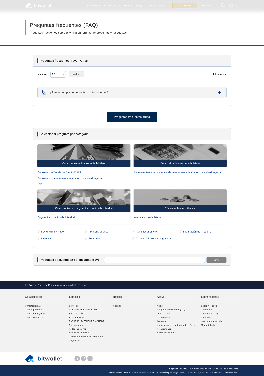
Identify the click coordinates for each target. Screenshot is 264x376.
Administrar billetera (147, 231)
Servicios (113, 5)
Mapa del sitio (208, 325)
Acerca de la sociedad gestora (153, 238)
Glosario (161, 321)
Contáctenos (163, 317)
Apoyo (139, 5)
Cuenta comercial (34, 317)
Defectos (46, 238)
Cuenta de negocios (35, 313)
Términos (206, 317)
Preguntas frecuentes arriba (132, 116)
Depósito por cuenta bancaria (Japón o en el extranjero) (69, 178)
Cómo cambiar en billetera (180, 208)
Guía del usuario (165, 313)
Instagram (83, 358)
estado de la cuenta (79, 332)
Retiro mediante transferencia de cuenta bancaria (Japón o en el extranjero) (177, 172)
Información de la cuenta (197, 231)
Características (95, 5)
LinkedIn (90, 358)
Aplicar (76, 74)
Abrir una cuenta (98, 231)
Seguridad (95, 238)
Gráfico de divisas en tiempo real (86, 336)
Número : (42, 74)
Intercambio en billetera (147, 217)
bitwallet (38, 5)
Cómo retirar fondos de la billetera (180, 163)
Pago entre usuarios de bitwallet (56, 217)
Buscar (216, 260)
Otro (39, 184)
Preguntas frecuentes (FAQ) (171, 309)
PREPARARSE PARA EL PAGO (85, 309)
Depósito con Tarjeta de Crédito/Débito (59, 172)
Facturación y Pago (52, 231)
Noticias (128, 5)
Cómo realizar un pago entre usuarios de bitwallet (84, 208)
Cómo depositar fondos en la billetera (84, 163)
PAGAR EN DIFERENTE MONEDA (86, 321)
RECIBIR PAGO (77, 317)
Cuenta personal (33, 309)
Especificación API (166, 332)
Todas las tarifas (77, 329)
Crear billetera (184, 5)
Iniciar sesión (208, 5)
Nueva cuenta (76, 325)
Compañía (206, 309)
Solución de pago (210, 313)
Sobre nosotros (156, 5)
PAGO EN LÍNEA (77, 313)
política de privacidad (212, 321)
